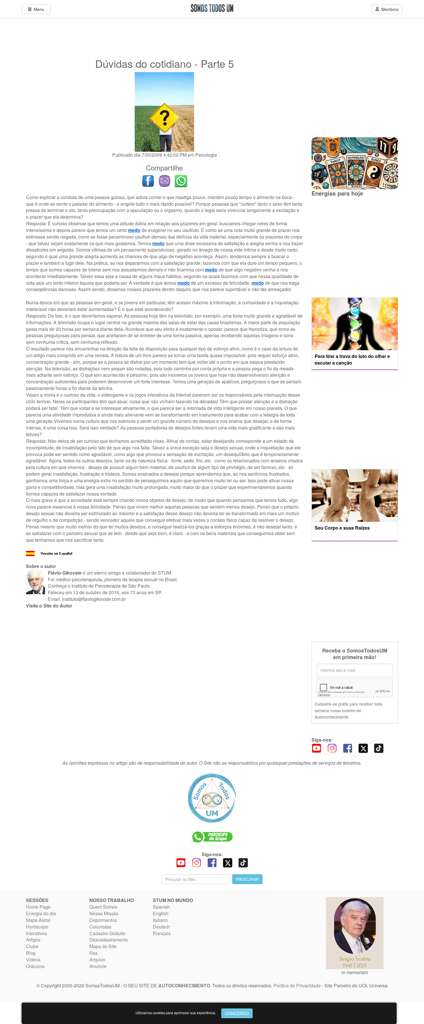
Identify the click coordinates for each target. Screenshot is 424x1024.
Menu (37, 9)
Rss (93, 953)
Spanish (161, 906)
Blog (30, 953)
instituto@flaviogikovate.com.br (94, 599)
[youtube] (316, 747)
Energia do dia (41, 913)
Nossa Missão (104, 913)
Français (161, 933)
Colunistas (100, 926)
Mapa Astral (38, 920)
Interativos (36, 933)
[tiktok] (379, 747)
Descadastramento (108, 939)
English (160, 913)
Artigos (33, 939)
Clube (32, 946)
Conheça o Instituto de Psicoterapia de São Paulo (99, 585)
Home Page (38, 906)
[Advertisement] (164, 656)
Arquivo (97, 959)
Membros (389, 9)
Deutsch (161, 926)
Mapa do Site (103, 946)
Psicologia (206, 154)
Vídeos (33, 959)
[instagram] (332, 747)
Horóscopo (37, 926)
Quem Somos (103, 906)
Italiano (160, 920)
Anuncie (97, 966)
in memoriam (355, 972)
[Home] (212, 798)
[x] (363, 747)
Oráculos (35, 966)
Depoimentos (103, 920)
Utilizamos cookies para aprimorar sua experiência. (176, 1012)
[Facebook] (347, 747)
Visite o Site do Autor (49, 605)
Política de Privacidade (297, 985)
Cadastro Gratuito (107, 933)
